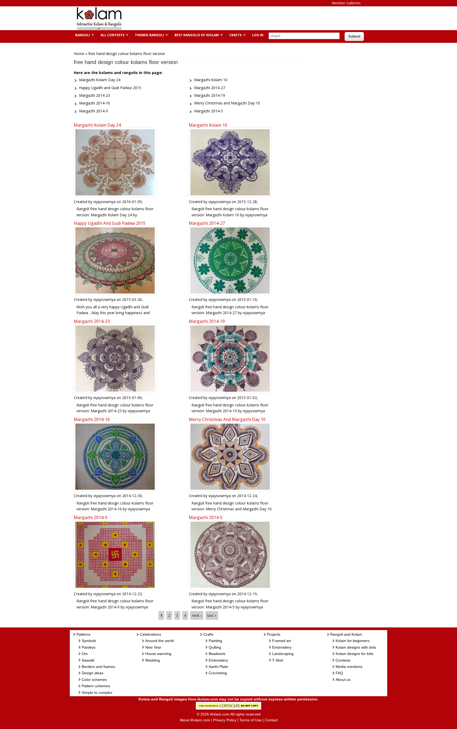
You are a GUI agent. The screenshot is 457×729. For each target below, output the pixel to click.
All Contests (109, 35)
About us (343, 679)
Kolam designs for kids (354, 654)
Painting (215, 641)
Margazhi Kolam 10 (208, 125)
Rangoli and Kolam (346, 634)
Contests (343, 660)
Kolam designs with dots (356, 647)
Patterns (83, 634)
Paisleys (88, 647)
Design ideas (92, 673)
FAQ (339, 673)
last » (211, 615)
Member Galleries (346, 3)
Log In (257, 35)
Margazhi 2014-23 (92, 321)
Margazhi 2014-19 (207, 321)
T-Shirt (277, 660)
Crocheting (218, 673)
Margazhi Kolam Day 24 (97, 125)
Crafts (232, 35)
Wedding (152, 660)
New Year (153, 647)
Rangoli (80, 35)
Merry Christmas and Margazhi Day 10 (227, 419)
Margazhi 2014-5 (205, 517)
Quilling (215, 647)
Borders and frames (98, 666)
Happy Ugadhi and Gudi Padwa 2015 (109, 223)
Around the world (159, 641)
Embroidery (218, 660)
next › (197, 615)
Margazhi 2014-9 (90, 517)
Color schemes (94, 679)
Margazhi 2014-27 (207, 223)
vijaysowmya (104, 201)
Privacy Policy (224, 720)
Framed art (281, 641)
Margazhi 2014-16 (92, 419)
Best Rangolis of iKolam (194, 35)
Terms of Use (250, 720)
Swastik (88, 660)
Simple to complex (97, 692)
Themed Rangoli (147, 35)
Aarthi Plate (218, 666)
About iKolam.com (195, 720)
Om (85, 654)
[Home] (98, 28)
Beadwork (217, 654)
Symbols (89, 641)
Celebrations (150, 634)
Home (79, 53)
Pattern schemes (96, 686)
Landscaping (283, 654)
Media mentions (349, 666)
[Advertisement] (224, 18)
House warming (158, 654)
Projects (273, 634)
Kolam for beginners (352, 641)
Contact (271, 720)
